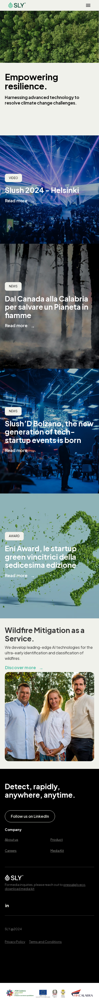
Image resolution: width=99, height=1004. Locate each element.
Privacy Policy (15, 942)
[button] (88, 5)
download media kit (19, 889)
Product (56, 840)
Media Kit (57, 851)
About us (11, 840)
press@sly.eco (74, 885)
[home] (16, 5)
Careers (11, 851)
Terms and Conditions (45, 942)
